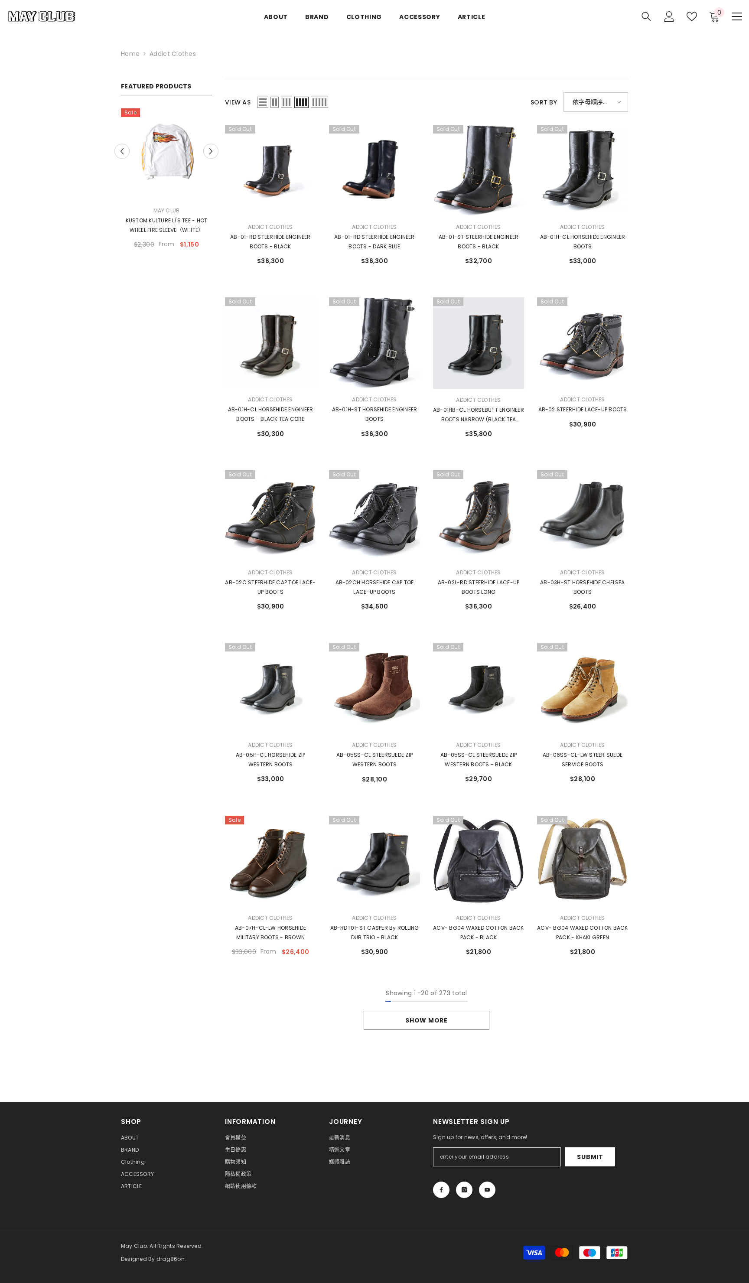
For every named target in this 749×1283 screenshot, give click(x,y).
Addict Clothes (173, 53)
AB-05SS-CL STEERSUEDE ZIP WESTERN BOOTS (374, 759)
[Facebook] (441, 1190)
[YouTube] (487, 1190)
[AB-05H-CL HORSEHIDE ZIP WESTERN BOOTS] (270, 688)
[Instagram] (464, 1190)
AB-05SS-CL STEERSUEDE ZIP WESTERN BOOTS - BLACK (478, 759)
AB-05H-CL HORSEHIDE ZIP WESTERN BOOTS (271, 759)
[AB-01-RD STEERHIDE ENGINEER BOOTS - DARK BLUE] (374, 170)
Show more (426, 1020)
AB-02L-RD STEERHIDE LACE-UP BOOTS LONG (478, 587)
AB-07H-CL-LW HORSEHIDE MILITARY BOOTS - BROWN (270, 932)
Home (130, 53)
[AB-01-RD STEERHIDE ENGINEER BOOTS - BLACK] (270, 170)
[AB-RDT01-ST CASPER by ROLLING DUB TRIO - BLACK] (374, 861)
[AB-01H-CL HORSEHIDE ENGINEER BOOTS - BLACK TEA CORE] (270, 342)
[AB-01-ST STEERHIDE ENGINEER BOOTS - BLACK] (478, 170)
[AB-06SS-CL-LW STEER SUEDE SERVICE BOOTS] (582, 688)
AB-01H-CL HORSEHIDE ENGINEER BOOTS (582, 241)
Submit (590, 1157)
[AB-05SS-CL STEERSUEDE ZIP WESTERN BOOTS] (374, 688)
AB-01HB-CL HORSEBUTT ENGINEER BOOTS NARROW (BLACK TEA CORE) (478, 415)
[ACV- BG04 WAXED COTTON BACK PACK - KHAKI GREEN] (582, 861)
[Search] (646, 16)
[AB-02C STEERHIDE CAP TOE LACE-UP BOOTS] (270, 515)
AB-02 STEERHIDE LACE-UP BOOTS (582, 409)
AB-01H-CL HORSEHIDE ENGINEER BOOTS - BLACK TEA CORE (270, 414)
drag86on (170, 1259)
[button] (210, 146)
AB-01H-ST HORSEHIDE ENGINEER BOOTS (374, 414)
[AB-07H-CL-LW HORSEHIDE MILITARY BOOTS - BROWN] (270, 861)
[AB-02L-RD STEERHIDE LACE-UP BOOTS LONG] (478, 515)
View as (238, 102)
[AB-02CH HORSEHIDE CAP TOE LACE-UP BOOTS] (374, 515)
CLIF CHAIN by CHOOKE (167, 220)
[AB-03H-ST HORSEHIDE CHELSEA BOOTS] (582, 515)
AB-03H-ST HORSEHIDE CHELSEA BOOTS (582, 587)
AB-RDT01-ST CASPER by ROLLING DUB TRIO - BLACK (374, 932)
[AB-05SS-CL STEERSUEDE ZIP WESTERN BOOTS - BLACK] (478, 688)
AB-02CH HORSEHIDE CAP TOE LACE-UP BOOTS (374, 587)
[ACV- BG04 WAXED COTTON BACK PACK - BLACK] (478, 861)
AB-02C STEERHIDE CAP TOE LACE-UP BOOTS (270, 587)
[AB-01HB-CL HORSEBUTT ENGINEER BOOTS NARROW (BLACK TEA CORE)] (478, 343)
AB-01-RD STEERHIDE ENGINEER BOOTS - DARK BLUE (374, 241)
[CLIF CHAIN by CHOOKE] (166, 153)
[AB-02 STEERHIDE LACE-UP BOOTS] (582, 342)
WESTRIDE (166, 210)
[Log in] (669, 16)
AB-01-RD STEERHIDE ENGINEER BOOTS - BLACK (270, 241)
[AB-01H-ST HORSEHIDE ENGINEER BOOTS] (374, 342)
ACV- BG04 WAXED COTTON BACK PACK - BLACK (478, 932)
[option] (166, 176)
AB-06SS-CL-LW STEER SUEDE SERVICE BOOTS (582, 759)
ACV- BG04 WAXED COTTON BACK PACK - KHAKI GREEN (582, 932)
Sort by (544, 102)
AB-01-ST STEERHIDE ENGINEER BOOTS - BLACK (478, 241)
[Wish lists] (692, 16)
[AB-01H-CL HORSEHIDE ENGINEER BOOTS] (582, 170)
